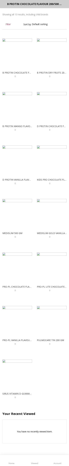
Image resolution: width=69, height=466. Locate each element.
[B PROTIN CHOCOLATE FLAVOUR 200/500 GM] (17, 53)
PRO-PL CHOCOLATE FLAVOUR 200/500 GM (17, 286)
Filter (8, 24)
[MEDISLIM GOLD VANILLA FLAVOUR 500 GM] (52, 213)
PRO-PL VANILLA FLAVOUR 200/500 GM (17, 340)
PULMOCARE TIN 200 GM (50, 340)
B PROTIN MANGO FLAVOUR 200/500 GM (17, 126)
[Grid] (61, 24)
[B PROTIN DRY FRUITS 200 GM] (52, 53)
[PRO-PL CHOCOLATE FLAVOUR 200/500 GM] (17, 267)
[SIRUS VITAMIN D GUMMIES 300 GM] (17, 374)
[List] (65, 24)
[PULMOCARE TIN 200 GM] (52, 320)
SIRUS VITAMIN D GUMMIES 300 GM (17, 393)
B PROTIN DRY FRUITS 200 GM (52, 72)
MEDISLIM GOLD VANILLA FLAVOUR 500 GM (52, 233)
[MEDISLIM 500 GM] (17, 213)
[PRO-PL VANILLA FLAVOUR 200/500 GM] (17, 320)
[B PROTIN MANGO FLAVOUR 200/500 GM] (17, 106)
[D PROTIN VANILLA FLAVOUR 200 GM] (17, 160)
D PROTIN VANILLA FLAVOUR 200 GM (17, 179)
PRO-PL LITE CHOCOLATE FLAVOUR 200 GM (52, 286)
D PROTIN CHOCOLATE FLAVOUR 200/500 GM (52, 126)
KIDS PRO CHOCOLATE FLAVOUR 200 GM (52, 179)
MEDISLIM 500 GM (12, 233)
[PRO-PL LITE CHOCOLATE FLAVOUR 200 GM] (52, 267)
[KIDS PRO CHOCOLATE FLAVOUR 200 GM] (52, 160)
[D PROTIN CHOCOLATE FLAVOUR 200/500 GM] (52, 106)
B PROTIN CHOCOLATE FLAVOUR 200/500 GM (17, 72)
